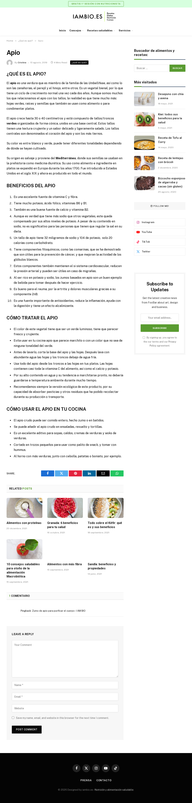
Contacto (104, 780)
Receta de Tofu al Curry (170, 139)
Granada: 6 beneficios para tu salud (62, 525)
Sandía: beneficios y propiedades (102, 566)
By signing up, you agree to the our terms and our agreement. (160, 341)
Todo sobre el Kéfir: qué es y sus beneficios (105, 525)
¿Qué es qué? (79, 62)
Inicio (62, 30)
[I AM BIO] (96, 16)
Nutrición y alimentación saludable (114, 789)
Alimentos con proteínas (24, 523)
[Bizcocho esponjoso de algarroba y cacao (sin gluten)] (144, 183)
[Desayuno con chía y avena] (144, 99)
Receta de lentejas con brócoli (170, 160)
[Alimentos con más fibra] (65, 549)
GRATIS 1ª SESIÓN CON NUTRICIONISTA (96, 4)
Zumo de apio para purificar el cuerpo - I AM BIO (59, 610)
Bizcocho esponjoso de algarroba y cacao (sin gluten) (171, 182)
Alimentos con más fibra (64, 564)
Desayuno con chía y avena (171, 96)
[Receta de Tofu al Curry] (144, 143)
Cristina (22, 62)
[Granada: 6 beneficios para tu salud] (65, 508)
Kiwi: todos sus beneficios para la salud (170, 118)
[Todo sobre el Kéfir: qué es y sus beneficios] (106, 508)
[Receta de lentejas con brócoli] (144, 163)
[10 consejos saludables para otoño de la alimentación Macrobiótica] (24, 549)
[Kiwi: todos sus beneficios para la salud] (144, 119)
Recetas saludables (99, 30)
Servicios (125, 30)
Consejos (75, 30)
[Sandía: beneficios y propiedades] (106, 549)
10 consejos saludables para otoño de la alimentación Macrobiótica (23, 570)
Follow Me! (161, 206)
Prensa (86, 780)
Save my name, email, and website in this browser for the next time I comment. (62, 717)
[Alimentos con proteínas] (24, 508)
